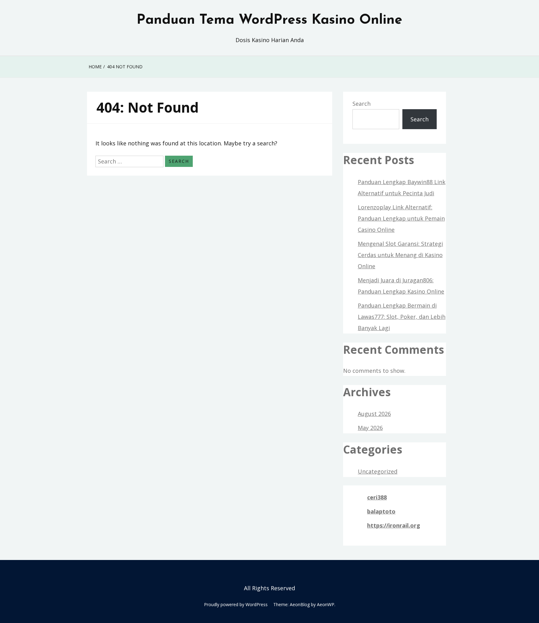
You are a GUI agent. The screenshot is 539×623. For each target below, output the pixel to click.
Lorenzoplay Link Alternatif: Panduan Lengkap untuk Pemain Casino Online (401, 218)
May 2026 (370, 427)
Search (361, 103)
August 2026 (374, 413)
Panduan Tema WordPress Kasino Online (269, 20)
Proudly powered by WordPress (236, 604)
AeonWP (325, 604)
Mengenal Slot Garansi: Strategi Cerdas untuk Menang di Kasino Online (400, 255)
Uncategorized (377, 471)
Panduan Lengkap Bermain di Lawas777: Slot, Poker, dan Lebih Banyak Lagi (401, 317)
